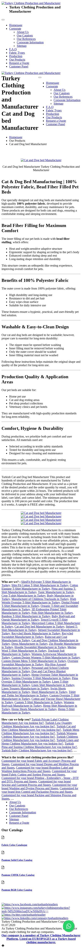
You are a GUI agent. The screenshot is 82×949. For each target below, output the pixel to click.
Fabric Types (17, 52)
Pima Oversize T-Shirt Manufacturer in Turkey (40, 680)
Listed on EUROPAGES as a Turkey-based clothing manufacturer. (47, 940)
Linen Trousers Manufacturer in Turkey (25, 688)
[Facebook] (30, 904)
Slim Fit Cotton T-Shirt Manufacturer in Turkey (39, 585)
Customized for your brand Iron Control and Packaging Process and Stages (40, 790)
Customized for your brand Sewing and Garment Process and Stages (36, 783)
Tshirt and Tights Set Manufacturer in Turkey (39, 693)
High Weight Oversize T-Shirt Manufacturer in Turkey (39, 600)
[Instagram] (41, 911)
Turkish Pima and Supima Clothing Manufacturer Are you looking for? (39, 745)
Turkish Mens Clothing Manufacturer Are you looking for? (40, 731)
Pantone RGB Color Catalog (17, 889)
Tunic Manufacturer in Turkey (56, 592)
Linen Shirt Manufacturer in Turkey (52, 685)
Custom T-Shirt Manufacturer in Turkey (38, 702)
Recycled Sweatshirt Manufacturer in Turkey (37, 635)
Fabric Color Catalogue (14, 844)
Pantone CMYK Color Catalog (18, 874)
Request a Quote (19, 63)
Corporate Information (30, 42)
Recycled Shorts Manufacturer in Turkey (35, 633)
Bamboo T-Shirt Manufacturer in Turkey (26, 616)
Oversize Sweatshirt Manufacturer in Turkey (40, 662)
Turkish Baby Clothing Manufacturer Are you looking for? (37, 750)
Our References (26, 39)
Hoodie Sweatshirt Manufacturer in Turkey (40, 647)
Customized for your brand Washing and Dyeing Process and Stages (39, 786)
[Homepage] (31, 73)
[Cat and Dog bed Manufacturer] (41, 160)
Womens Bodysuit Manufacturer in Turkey (38, 704)
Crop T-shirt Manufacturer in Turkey (23, 595)
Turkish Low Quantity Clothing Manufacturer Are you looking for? (37, 724)
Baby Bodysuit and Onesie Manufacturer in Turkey (38, 618)
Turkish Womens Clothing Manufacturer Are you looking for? (39, 735)
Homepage (15, 25)
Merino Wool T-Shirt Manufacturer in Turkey (39, 649)
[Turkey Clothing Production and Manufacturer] (31, 3)
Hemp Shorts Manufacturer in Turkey (33, 709)
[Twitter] (24, 914)
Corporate (15, 28)
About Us (23, 32)
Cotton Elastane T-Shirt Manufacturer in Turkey (40, 587)
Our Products (17, 59)
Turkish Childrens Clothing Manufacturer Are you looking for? (40, 738)
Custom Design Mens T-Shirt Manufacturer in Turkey (34, 661)
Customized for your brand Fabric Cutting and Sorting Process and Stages (39, 772)
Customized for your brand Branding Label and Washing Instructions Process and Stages (37, 769)
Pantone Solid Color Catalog (17, 860)
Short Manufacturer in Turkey (49, 692)
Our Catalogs (25, 35)
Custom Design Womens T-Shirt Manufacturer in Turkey (45, 657)
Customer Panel (18, 66)
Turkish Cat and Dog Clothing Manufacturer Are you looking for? (39, 728)
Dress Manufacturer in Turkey (29, 643)
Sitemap (22, 45)
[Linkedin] (35, 918)
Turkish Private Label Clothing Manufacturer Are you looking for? (35, 721)
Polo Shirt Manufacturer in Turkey (52, 612)
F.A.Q (13, 49)
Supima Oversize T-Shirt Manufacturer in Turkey (40, 678)
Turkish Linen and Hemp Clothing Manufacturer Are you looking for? (40, 741)
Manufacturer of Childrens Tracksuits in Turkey (39, 599)
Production (15, 56)
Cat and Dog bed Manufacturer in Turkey (39, 626)
